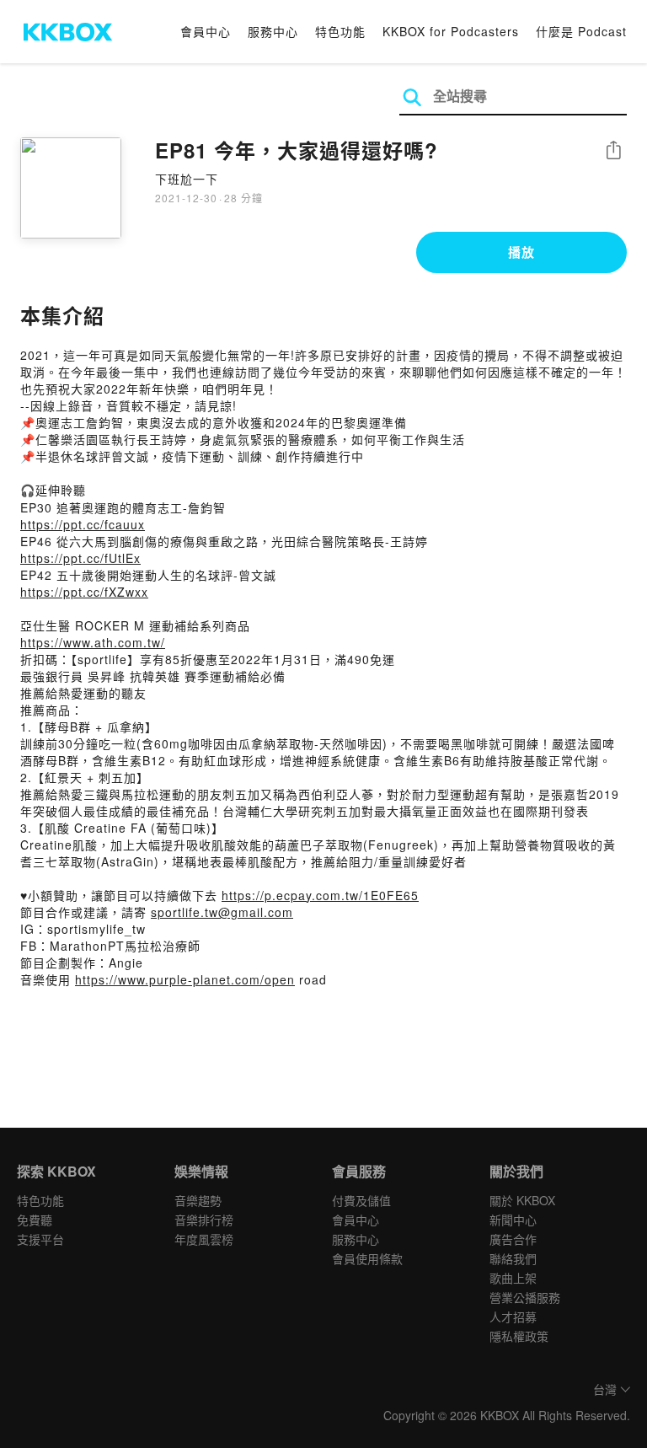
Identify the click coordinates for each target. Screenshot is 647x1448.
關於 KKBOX (522, 1200)
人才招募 (513, 1316)
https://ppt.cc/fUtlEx (80, 558)
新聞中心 (513, 1219)
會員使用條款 (367, 1258)
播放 (521, 252)
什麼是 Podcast (581, 31)
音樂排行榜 (203, 1219)
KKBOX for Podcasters (450, 31)
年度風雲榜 (203, 1239)
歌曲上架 (513, 1277)
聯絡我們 (513, 1258)
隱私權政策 (518, 1335)
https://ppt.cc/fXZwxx (84, 591)
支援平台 (40, 1239)
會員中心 (205, 31)
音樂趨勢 (198, 1200)
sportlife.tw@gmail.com (222, 912)
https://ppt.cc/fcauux (82, 524)
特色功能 (340, 31)
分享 (613, 151)
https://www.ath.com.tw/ (92, 642)
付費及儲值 (361, 1200)
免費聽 (34, 1219)
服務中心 (273, 31)
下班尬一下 (186, 178)
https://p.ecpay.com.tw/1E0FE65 (320, 895)
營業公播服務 (524, 1297)
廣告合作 (513, 1239)
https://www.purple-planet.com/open (185, 979)
